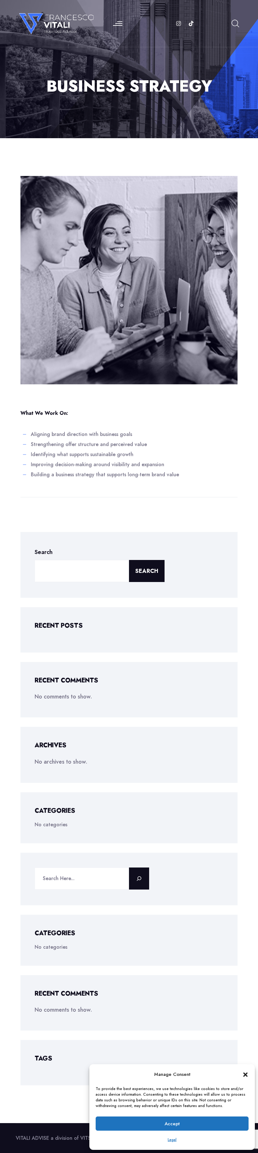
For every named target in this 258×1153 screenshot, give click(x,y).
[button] (245, 1074)
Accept (172, 1123)
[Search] (139, 879)
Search (44, 552)
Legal (172, 1140)
